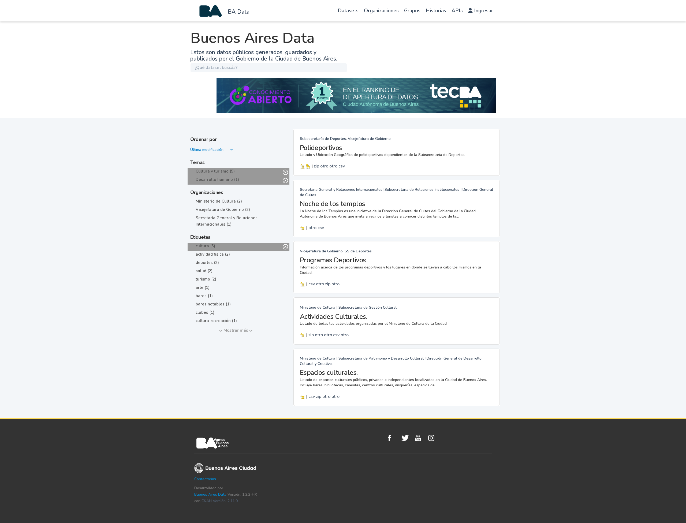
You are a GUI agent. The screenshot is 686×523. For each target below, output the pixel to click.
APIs (457, 10)
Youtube (420, 438)
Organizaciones (381, 10)
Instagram (433, 438)
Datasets (348, 10)
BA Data (238, 12)
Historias (436, 10)
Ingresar (483, 10)
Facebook (393, 438)
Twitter (406, 438)
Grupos (412, 10)
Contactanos (205, 478)
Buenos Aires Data (210, 494)
